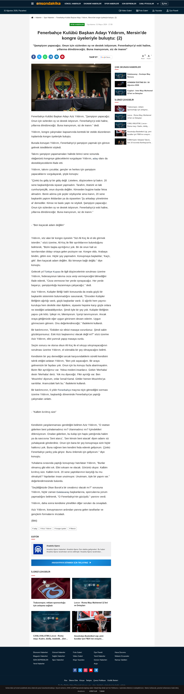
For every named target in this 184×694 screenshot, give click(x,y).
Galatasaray (63, 492)
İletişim (89, 680)
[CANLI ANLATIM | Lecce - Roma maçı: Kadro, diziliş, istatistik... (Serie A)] (50, 621)
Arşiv (96, 664)
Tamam (101, 691)
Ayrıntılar (93, 691)
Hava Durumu (120, 652)
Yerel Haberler (39, 664)
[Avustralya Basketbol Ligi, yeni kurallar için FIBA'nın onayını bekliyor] (91, 621)
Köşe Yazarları (78, 660)
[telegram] (51, 57)
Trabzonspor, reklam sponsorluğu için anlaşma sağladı (49, 604)
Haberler (39, 18)
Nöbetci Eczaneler (122, 656)
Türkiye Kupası (52, 271)
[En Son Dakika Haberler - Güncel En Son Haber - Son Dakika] (48, 4)
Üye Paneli (173, 11)
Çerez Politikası (100, 680)
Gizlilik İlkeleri (112, 680)
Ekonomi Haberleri (92, 4)
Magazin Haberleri (40, 656)
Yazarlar (158, 11)
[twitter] (39, 57)
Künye (81, 680)
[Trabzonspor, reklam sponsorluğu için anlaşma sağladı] (50, 588)
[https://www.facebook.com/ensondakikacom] (75, 670)
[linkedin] (56, 57)
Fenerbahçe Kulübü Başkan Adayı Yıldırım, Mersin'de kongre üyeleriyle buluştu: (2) (86, 18)
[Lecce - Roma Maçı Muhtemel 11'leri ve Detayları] (91, 588)
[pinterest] (62, 57)
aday (95, 158)
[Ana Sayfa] (32, 18)
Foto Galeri (143, 11)
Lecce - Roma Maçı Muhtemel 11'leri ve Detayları (91, 604)
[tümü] (157, 3)
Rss (65, 680)
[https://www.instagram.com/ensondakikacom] (85, 670)
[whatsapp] (45, 57)
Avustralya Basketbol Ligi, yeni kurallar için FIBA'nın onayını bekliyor (88, 637)
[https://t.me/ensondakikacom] (96, 670)
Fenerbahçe (64, 390)
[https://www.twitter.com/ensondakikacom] (80, 670)
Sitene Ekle (73, 680)
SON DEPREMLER (129, 4)
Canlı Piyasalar (146, 4)
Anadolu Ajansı (53, 546)
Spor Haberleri (111, 4)
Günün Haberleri (100, 660)
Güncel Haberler (73, 4)
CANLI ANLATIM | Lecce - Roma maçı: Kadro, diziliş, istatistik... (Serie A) (50, 637)
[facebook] (33, 57)
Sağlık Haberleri (58, 656)
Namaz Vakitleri (121, 660)
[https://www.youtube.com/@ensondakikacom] (91, 670)
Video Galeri (126, 11)
